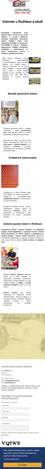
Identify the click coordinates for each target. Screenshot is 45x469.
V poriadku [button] (22, 465)
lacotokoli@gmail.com (12, 380)
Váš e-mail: (5, 411)
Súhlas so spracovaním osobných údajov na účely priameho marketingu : (20, 434)
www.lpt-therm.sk (10, 382)
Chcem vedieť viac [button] (11, 459)
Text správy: (5, 423)
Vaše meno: (5, 405)
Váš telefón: (5, 417)
